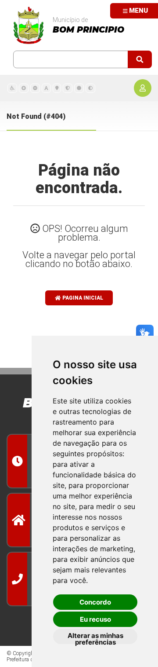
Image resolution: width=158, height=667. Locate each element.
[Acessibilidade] (12, 88)
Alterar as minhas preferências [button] (95, 637)
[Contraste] (90, 88)
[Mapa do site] (57, 88)
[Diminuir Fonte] (35, 88)
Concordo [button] (95, 602)
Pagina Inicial (82, 298)
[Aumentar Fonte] (23, 88)
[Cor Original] (79, 88)
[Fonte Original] (46, 88)
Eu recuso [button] (95, 619)
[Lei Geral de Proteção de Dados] (67, 88)
